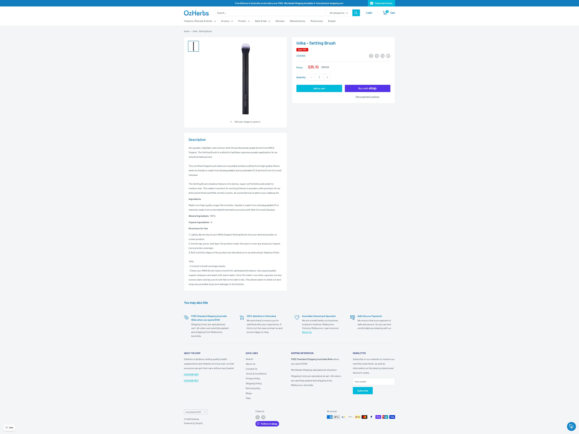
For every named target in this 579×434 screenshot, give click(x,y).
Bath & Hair (261, 20)
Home (187, 31)
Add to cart (319, 88)
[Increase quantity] (327, 77)
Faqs (248, 397)
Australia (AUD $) (193, 412)
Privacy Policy (253, 378)
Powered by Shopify (193, 423)
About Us (307, 332)
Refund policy (253, 388)
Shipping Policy (254, 383)
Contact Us (251, 368)
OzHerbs (300, 56)
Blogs (249, 393)
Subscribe (362, 390)
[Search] (356, 12)
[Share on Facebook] (371, 55)
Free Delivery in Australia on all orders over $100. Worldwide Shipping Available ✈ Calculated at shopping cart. (289, 3)
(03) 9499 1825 (191, 374)
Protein (242, 20)
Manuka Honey (297, 20)
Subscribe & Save (383, 3)
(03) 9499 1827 (191, 380)
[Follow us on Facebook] (257, 417)
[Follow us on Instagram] (263, 417)
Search (249, 358)
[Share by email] (388, 55)
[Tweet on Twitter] (382, 55)
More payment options (367, 96)
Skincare (280, 20)
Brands (332, 20)
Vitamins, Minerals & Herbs (198, 20)
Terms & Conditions (256, 373)
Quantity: (301, 77)
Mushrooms (316, 20)
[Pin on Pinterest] (377, 55)
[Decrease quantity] (311, 77)
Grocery (225, 20)
